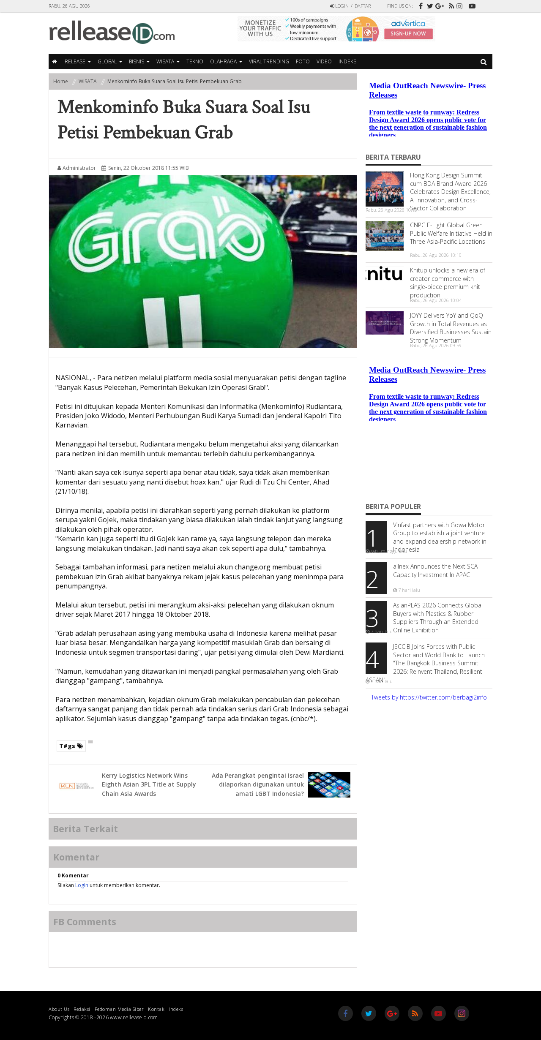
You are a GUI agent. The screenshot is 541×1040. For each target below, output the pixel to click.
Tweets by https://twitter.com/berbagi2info (429, 697)
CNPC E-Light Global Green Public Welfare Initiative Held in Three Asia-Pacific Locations (451, 233)
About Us (59, 1008)
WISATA (165, 61)
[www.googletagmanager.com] (439, 3)
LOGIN (341, 6)
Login (81, 885)
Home (60, 81)
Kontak (156, 1008)
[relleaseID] (418, 3)
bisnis (136, 61)
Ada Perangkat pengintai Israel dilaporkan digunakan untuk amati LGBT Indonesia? (258, 784)
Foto (303, 61)
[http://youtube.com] (471, 3)
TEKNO (194, 61)
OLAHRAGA (223, 61)
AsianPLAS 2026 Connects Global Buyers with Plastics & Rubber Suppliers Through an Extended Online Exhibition (438, 617)
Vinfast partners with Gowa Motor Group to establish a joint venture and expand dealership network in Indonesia (439, 537)
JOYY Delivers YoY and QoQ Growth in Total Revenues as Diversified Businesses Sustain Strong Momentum (451, 327)
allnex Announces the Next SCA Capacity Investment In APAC (435, 570)
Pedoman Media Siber (119, 1008)
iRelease (74, 61)
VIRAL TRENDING (269, 61)
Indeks (347, 61)
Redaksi (82, 1008)
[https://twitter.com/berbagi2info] (429, 3)
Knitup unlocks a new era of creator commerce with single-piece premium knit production (447, 282)
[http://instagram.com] (460, 8)
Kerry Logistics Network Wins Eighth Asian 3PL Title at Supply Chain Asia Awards (149, 784)
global (107, 61)
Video (324, 61)
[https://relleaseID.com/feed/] (450, 3)
